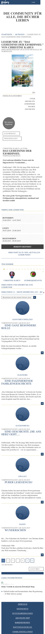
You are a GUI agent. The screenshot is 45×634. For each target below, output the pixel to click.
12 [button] (37, 269)
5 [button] (16, 269)
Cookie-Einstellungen (22, 632)
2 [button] (7, 269)
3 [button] (10, 269)
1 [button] (4, 269)
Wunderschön (15, 530)
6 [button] (19, 269)
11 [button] (34, 269)
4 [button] (13, 269)
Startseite (6, 34)
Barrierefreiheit (22, 622)
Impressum (22, 604)
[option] (22, 16)
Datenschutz (22, 609)
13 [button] (40, 269)
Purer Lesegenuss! (19, 482)
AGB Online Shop (22, 618)
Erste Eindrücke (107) (27, 292)
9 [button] (28, 269)
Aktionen (20, 34)
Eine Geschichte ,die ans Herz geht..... (21, 433)
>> (32, 560)
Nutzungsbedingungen (22, 613)
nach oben (34, 569)
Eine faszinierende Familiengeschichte (17, 382)
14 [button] (43, 269)
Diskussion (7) (8, 292)
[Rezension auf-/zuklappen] (42, 352)
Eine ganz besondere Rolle (18, 326)
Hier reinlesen (10, 138)
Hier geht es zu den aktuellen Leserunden (24, 253)
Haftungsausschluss (22, 627)
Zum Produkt (10, 133)
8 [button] (25, 269)
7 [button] (22, 269)
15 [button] (43, 271)
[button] (35, 2)
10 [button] (31, 269)
